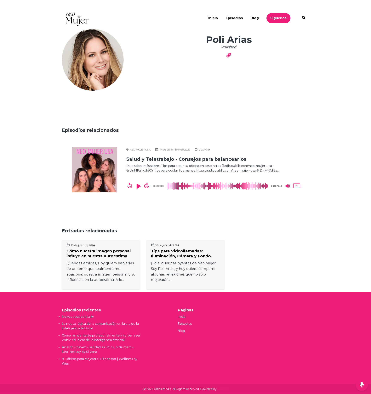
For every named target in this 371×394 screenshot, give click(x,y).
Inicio (213, 18)
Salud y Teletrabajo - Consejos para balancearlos (186, 159)
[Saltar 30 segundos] (146, 185)
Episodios (234, 18)
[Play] (138, 186)
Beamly (222, 389)
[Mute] (288, 186)
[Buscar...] (301, 18)
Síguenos (278, 18)
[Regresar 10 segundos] (129, 185)
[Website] (228, 55)
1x (296, 186)
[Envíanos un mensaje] (362, 385)
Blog (255, 18)
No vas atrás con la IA (78, 317)
